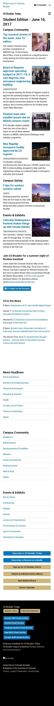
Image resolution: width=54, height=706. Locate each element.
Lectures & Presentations (14, 520)
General (6, 514)
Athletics (7, 454)
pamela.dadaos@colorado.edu (21, 282)
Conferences (8, 503)
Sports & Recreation (12, 531)
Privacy (6, 671)
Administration (10, 89)
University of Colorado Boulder (16, 665)
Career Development (12, 460)
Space (6, 417)
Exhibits (6, 508)
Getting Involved (10, 465)
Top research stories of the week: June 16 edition (17, 38)
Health (6, 400)
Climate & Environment (13, 388)
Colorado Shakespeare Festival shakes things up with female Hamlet (16, 223)
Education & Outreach (12, 394)
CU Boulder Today (12, 13)
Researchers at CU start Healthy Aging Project (31, 305)
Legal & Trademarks (19, 671)
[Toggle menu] (49, 13)
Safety (6, 193)
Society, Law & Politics (13, 405)
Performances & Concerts (14, 231)
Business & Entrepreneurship (16, 383)
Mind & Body (8, 471)
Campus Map (33, 671)
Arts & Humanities (11, 377)
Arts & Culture (9, 497)
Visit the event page (33, 276)
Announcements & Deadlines (15, 159)
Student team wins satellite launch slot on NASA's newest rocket (16, 117)
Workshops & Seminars (13, 537)
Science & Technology (12, 411)
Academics (8, 437)
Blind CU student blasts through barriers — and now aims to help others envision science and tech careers (24, 340)
